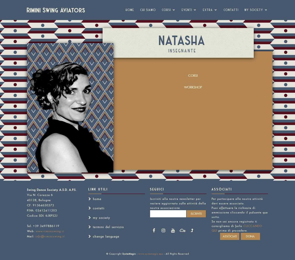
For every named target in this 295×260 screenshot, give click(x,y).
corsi (166, 10)
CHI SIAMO (148, 10)
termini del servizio (108, 227)
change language (106, 236)
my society (254, 10)
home (97, 199)
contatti (99, 208)
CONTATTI (231, 10)
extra (208, 10)
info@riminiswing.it (50, 236)
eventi (187, 10)
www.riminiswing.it (50, 231)
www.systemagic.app (150, 253)
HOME (130, 10)
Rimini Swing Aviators (56, 9)
